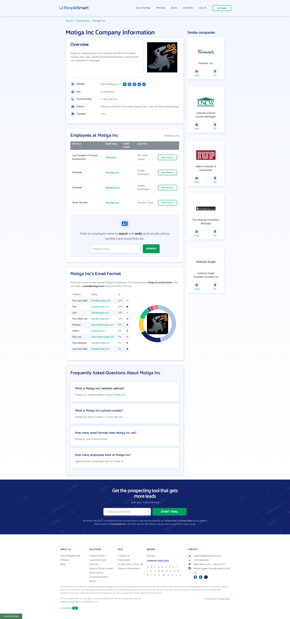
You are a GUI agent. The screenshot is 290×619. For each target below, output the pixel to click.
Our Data (94, 564)
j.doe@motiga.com (100, 343)
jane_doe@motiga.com (102, 337)
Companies (82, 21)
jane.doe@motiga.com (102, 325)
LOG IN (202, 8)
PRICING (160, 8)
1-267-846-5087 (201, 560)
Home (69, 21)
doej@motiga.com (100, 349)
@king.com (111, 157)
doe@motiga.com (100, 313)
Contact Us (123, 556)
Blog (62, 564)
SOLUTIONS (142, 8)
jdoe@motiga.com (100, 319)
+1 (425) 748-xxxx (109, 99)
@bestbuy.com (113, 187)
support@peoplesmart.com (207, 556)
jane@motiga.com (100, 307)
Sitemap (151, 556)
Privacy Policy (186, 521)
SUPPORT (188, 8)
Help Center (124, 560)
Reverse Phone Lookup (101, 568)
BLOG (174, 8)
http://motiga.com (110, 84)
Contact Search (97, 556)
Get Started (222, 8)
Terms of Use (170, 521)
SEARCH (151, 248)
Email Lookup (96, 573)
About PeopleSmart (70, 556)
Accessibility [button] (65, 608)
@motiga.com (112, 172)
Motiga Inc (110, 283)
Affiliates (64, 560)
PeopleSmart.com (118, 524)
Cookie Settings (11, 616)
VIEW (167, 157)
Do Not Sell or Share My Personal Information (130, 566)
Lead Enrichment (97, 560)
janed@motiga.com (100, 301)
